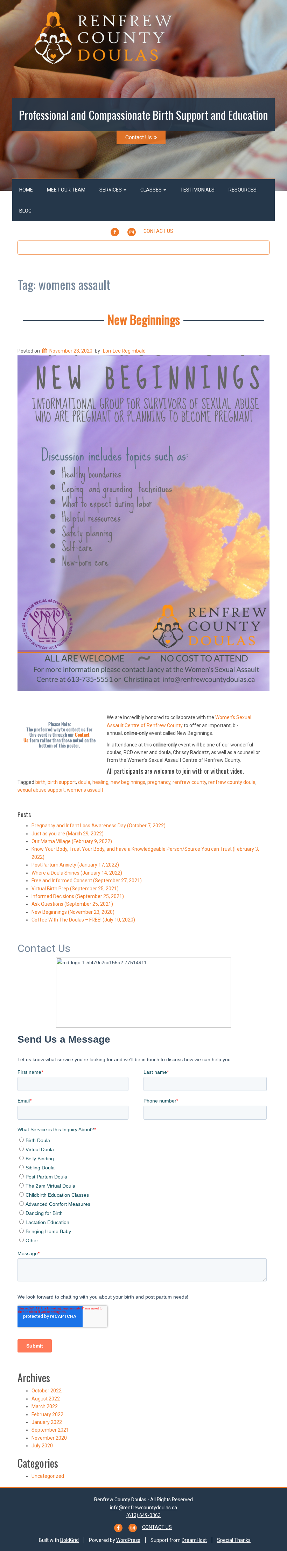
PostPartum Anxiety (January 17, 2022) (75, 865)
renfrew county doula (231, 782)
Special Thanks (234, 1540)
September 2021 (50, 1430)
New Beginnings (143, 319)
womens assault (85, 790)
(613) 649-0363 (143, 1515)
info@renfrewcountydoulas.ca (143, 1507)
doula (84, 782)
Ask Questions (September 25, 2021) (72, 904)
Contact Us (138, 137)
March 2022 (44, 1406)
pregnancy (158, 782)
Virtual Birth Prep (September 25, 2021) (75, 888)
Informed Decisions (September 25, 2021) (77, 896)
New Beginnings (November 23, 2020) (72, 912)
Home (26, 190)
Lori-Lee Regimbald (124, 351)
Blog (25, 211)
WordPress (128, 1540)
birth (40, 782)
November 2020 (49, 1438)
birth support (62, 782)
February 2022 (47, 1414)
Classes (151, 190)
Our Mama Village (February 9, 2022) (71, 841)
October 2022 (46, 1390)
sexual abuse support (41, 790)
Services (111, 190)
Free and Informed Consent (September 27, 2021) (86, 880)
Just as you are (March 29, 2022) (67, 833)
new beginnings (128, 782)
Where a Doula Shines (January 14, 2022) (76, 873)
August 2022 (45, 1399)
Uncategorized (47, 1476)
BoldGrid (69, 1540)
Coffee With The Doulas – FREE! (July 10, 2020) (83, 920)
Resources (243, 190)
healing (100, 782)
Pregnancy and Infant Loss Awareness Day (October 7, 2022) (98, 825)
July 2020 (42, 1445)
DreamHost (194, 1540)
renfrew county (189, 782)
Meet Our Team (66, 190)
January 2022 (46, 1422)
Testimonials (197, 190)
